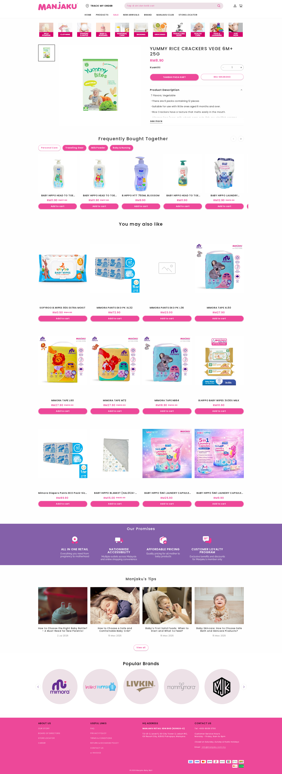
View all (141, 647)
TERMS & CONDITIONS (101, 738)
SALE (116, 14)
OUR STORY (44, 728)
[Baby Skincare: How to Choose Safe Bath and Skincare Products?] (219, 605)
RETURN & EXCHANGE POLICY (104, 743)
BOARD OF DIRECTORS (49, 733)
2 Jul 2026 (62, 635)
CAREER (42, 743)
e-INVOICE (95, 752)
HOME (88, 14)
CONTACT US (97, 748)
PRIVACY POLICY (98, 733)
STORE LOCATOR (188, 14)
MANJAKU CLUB (165, 14)
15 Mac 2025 (115, 635)
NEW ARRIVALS (131, 14)
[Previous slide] (38, 687)
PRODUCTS (102, 14)
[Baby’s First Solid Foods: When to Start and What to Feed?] (167, 605)
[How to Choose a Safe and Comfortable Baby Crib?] (115, 605)
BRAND (148, 14)
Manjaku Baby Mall (144, 770)
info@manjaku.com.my (213, 747)
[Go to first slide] (244, 687)
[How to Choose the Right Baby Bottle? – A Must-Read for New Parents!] (62, 605)
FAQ (92, 728)
